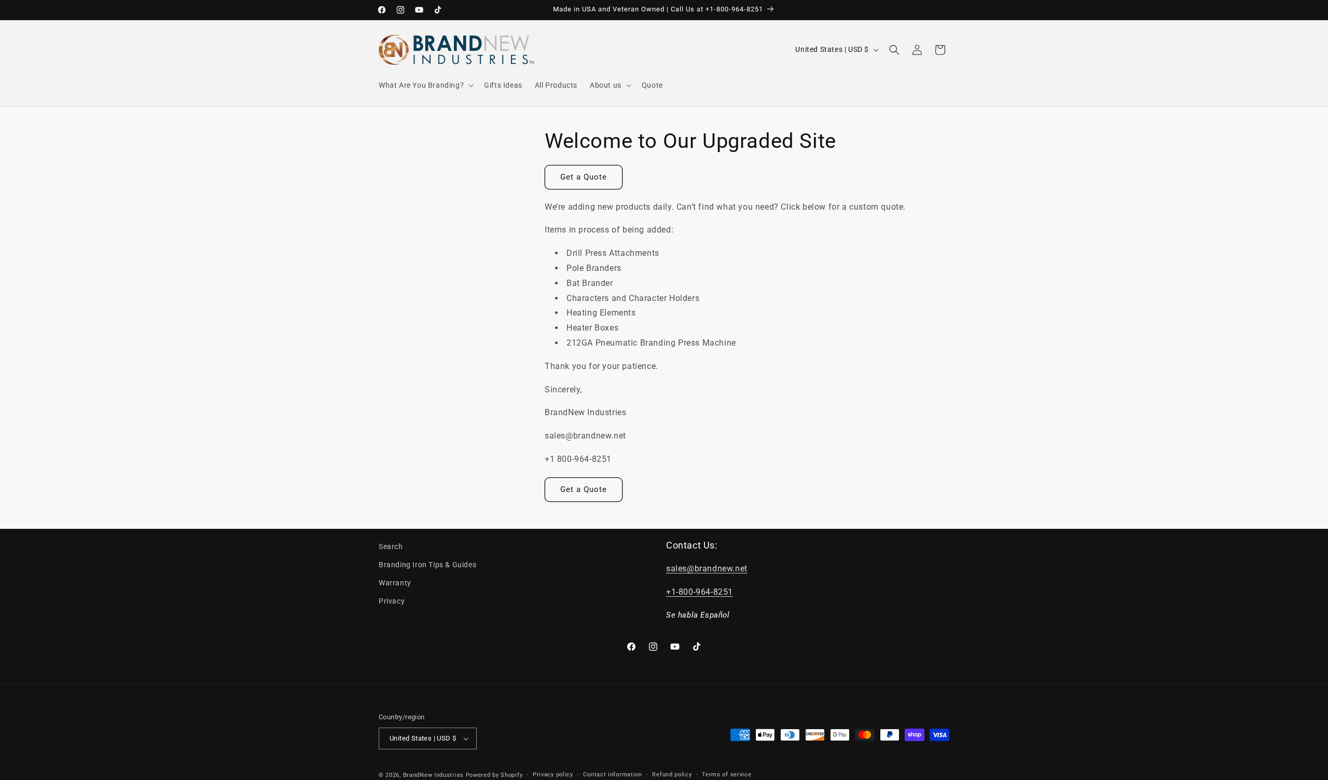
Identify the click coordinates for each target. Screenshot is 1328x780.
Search (391, 546)
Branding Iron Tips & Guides (427, 564)
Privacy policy (553, 774)
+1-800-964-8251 (699, 592)
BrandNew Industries (433, 775)
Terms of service (726, 774)
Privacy (392, 601)
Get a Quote (583, 177)
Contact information (612, 774)
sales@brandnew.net (707, 568)
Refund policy (671, 774)
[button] (425, 85)
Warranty (395, 583)
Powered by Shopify (494, 775)
